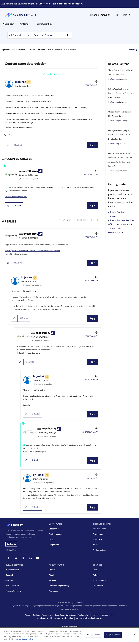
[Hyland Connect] (21, 14)
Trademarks (83, 615)
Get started (44, 3)
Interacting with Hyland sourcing (89, 618)
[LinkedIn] (30, 558)
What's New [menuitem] (8, 23)
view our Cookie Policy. (24, 639)
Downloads (97, 539)
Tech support (98, 585)
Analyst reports (55, 534)
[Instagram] (23, 558)
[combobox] (51, 35)
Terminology (98, 534)
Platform (22, 49)
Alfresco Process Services (121, 220)
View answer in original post (16, 196)
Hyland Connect (8, 49)
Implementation (12, 569)
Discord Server (115, 232)
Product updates (99, 550)
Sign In (126, 14)
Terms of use (47, 615)
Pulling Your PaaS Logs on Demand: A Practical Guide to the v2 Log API (120, 93)
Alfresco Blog (114, 79)
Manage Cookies (93, 635)
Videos (95, 544)
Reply (92, 145)
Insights (52, 539)
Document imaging (13, 591)
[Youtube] (37, 558)
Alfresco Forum (44, 49)
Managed (9, 575)
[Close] (135, 634)
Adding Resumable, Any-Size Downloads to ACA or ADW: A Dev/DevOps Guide (120, 134)
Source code (114, 228)
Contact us (11, 544)
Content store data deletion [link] (65, 49)
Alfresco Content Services (22, 127)
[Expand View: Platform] (29, 24)
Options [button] (132, 49)
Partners (52, 580)
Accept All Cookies (113, 635)
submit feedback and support (67, 3)
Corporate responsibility (59, 585)
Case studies (54, 528)
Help (116, 15)
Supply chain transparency (101, 615)
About (51, 575)
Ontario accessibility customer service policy (55, 618)
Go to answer (53, 74)
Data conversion (12, 585)
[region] (69, 634)
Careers (52, 569)
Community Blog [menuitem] (44, 23)
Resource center (99, 528)
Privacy (28, 615)
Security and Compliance (65, 615)
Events (95, 569)
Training (96, 575)
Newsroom (53, 591)
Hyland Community (100, 15)
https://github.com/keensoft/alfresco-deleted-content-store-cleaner (32, 250)
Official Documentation (120, 224)
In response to (29, 179)
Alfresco (31, 49)
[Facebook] (8, 558)
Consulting (9, 580)
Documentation (99, 580)
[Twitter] (16, 558)
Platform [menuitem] (24, 23)
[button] (8, 145)
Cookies (36, 615)
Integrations (54, 544)
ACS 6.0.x (10, 135)
